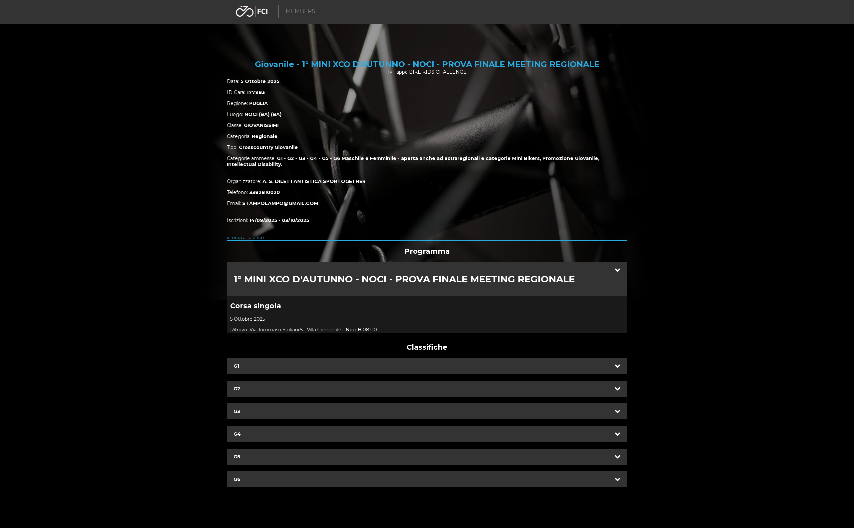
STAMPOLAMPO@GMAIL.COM (280, 203)
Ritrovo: (239, 330)
